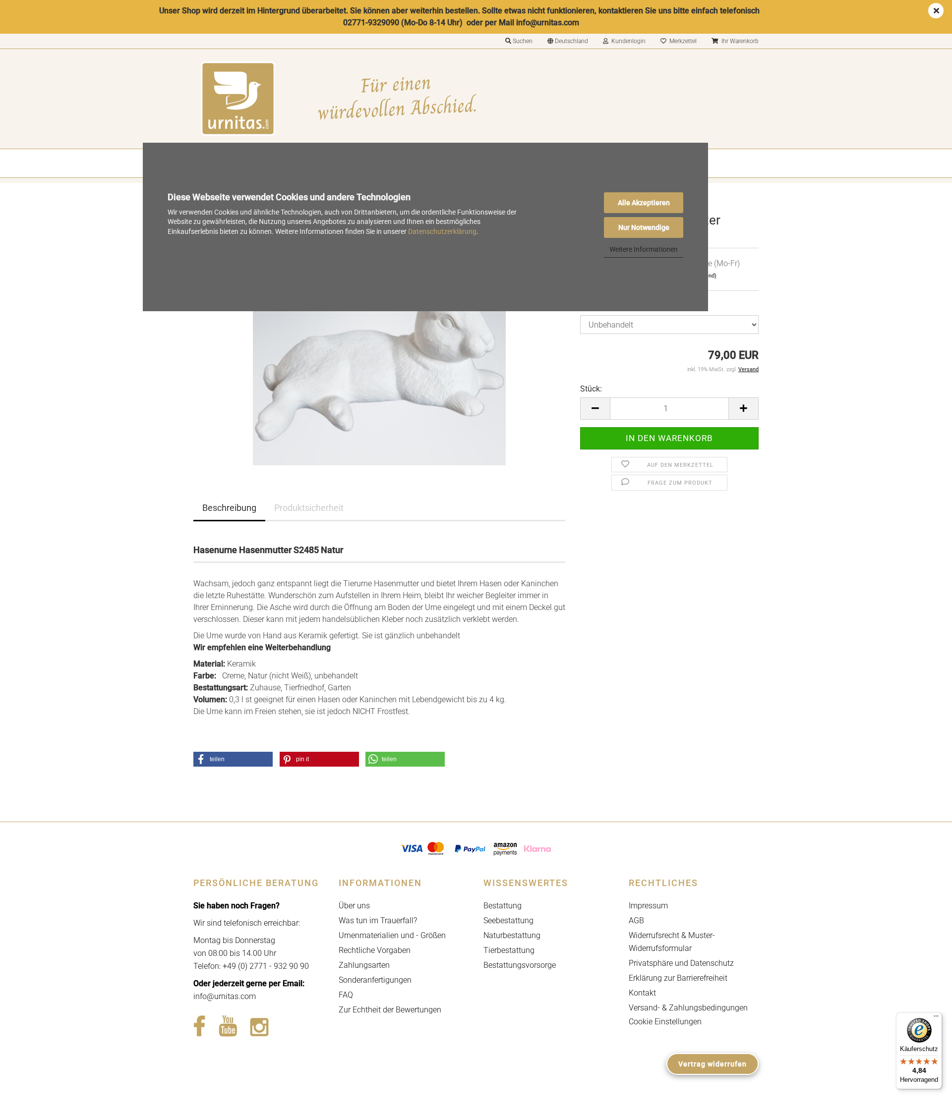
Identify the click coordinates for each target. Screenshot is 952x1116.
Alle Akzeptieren (644, 203)
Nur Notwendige (643, 227)
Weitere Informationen (643, 249)
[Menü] (936, 1018)
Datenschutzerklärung (442, 231)
